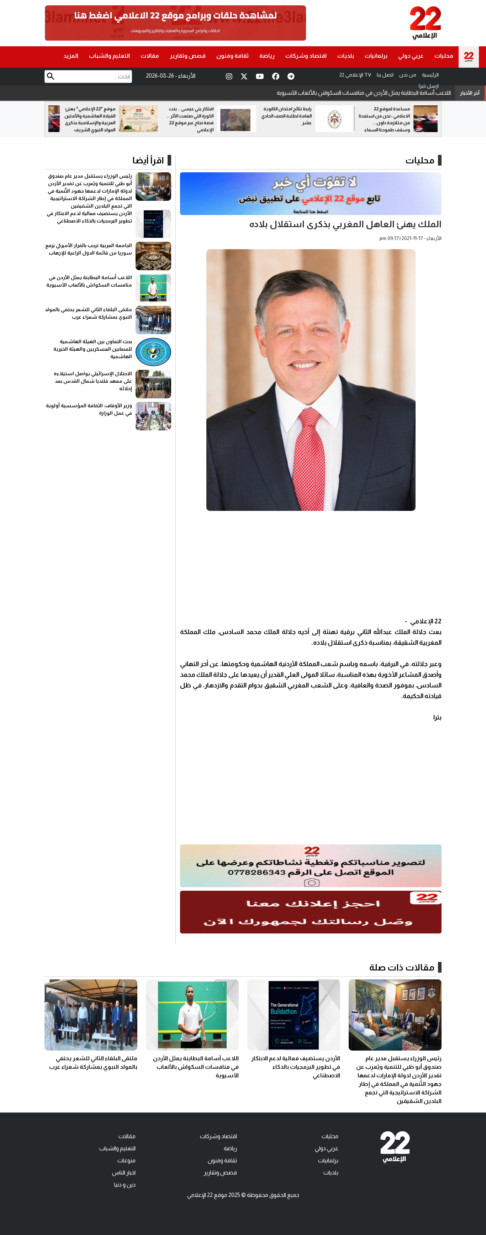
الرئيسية (430, 75)
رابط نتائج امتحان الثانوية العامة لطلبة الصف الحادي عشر (369, 115)
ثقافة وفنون (232, 56)
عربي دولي (411, 56)
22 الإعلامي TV (355, 75)
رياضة (267, 56)
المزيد (70, 56)
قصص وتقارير (188, 56)
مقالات (150, 56)
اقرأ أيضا (148, 160)
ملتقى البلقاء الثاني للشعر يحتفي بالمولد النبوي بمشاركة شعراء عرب (374, 93)
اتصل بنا (385, 75)
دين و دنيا (125, 1185)
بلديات (345, 56)
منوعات (126, 1160)
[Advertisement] (311, 566)
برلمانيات (376, 56)
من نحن (407, 75)
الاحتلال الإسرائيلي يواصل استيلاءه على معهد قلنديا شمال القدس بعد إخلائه (93, 381)
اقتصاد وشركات (306, 56)
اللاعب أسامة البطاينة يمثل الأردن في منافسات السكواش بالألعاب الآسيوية (196, 1066)
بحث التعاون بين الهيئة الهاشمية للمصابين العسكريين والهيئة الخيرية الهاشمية (92, 349)
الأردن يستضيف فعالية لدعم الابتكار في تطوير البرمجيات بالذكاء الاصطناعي (295, 1066)
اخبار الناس (124, 1172)
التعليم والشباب (109, 56)
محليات (443, 56)
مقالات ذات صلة (401, 967)
